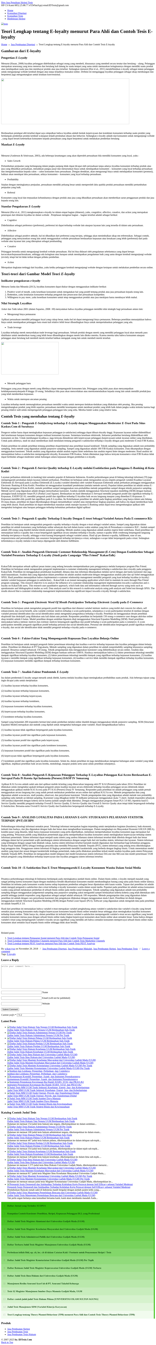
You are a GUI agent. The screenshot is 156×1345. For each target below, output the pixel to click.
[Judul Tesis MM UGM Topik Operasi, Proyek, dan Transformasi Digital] (43, 1093)
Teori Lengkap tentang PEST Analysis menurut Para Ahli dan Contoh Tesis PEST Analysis (51, 943)
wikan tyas (10, 948)
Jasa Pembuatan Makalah (80, 948)
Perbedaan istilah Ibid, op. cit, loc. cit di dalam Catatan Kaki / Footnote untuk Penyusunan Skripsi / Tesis (59, 1252)
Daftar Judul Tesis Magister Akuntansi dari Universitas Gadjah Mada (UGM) (46, 1221)
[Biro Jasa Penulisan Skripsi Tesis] (4, 24)
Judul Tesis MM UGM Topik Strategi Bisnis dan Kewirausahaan (38, 1106)
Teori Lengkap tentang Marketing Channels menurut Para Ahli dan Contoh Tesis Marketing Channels (56, 940)
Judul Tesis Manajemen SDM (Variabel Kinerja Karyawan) (37, 1307)
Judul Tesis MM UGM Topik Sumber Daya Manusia (32, 1101)
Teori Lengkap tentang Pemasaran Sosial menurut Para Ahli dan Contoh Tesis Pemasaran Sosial (53, 938)
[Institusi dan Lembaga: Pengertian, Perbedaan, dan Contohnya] (38, 1071)
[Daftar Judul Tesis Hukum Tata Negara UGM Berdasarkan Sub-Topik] (42, 1027)
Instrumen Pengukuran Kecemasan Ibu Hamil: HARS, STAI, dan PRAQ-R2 (44, 1084)
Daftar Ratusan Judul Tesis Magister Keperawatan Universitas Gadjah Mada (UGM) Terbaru (54, 1268)
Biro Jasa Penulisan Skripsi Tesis (17, 2)
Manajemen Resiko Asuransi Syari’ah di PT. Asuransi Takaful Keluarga (43, 1283)
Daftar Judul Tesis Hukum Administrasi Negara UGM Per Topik (38, 1035)
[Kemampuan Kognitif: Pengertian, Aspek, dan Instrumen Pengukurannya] (43, 1076)
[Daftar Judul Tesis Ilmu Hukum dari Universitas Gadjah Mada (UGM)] (42, 1054)
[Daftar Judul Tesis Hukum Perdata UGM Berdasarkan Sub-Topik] (40, 1043)
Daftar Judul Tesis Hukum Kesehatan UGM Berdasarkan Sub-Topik (40, 1052)
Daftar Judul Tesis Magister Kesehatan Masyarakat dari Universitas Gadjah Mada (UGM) (50, 1062)
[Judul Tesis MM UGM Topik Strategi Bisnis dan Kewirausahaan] (39, 1104)
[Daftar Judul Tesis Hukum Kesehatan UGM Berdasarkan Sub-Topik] (41, 1049)
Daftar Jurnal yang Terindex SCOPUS (26, 1206)
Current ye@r (8, 1015)
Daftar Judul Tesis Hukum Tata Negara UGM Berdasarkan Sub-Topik (41, 1030)
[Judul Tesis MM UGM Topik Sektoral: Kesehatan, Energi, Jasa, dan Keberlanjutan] (48, 1087)
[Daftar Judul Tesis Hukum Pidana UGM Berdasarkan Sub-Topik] (39, 1038)
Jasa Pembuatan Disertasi (23, 44)
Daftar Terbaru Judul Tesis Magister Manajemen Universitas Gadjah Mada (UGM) (49, 1244)
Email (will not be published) (56, 998)
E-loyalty (11, 954)
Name (45, 992)
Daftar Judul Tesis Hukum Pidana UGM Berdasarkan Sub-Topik (38, 1041)
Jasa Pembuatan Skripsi (104, 948)
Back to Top (7, 1342)
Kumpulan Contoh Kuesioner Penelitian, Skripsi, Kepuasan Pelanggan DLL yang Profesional (53, 1213)
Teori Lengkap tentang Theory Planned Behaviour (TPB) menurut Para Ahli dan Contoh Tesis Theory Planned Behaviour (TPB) (71, 1314)
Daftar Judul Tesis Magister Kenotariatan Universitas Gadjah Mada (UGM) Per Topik (48, 1068)
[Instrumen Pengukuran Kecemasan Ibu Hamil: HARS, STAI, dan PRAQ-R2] (45, 1082)
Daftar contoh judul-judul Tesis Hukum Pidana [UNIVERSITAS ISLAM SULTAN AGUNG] (52, 1299)
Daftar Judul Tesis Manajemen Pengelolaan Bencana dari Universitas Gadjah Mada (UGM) (51, 1195)
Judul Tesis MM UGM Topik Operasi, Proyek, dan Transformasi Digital (42, 1095)
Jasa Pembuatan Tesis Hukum (21, 1334)
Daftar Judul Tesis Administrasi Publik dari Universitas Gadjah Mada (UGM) (46, 1237)
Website (46, 1003)
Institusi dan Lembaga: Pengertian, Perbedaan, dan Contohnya (37, 1073)
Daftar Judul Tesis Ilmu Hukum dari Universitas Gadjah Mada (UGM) (41, 1057)
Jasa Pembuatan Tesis (127, 948)
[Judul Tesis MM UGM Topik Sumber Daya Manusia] (34, 1098)
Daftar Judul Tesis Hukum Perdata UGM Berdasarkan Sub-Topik (38, 1046)
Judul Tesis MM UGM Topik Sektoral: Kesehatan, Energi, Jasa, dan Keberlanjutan (47, 1090)
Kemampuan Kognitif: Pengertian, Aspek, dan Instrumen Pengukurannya (42, 1079)
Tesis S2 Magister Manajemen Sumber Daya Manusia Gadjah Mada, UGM (44, 1291)
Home (4, 44)
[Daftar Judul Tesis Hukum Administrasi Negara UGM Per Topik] (39, 1032)
